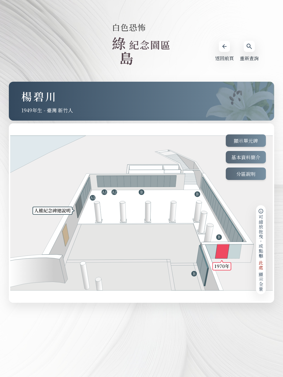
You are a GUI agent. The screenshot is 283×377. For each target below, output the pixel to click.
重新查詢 (249, 58)
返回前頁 (224, 58)
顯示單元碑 (246, 140)
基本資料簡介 (245, 157)
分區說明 (246, 173)
